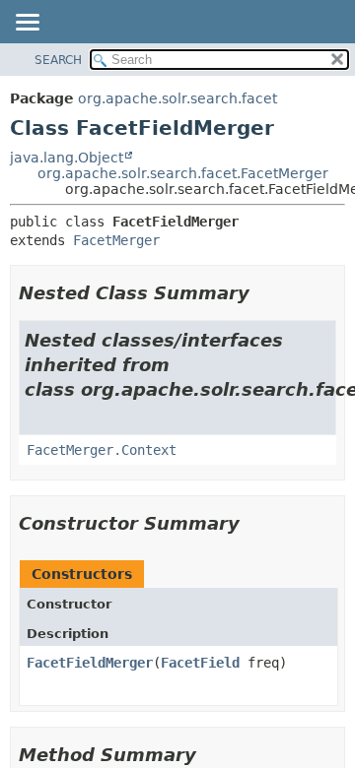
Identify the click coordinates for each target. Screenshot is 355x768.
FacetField (200, 663)
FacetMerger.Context (102, 450)
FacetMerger (116, 240)
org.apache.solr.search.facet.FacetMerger (182, 173)
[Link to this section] (263, 293)
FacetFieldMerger (90, 663)
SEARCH (58, 60)
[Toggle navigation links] (26, 23)
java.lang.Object (66, 157)
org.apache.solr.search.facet (177, 98)
